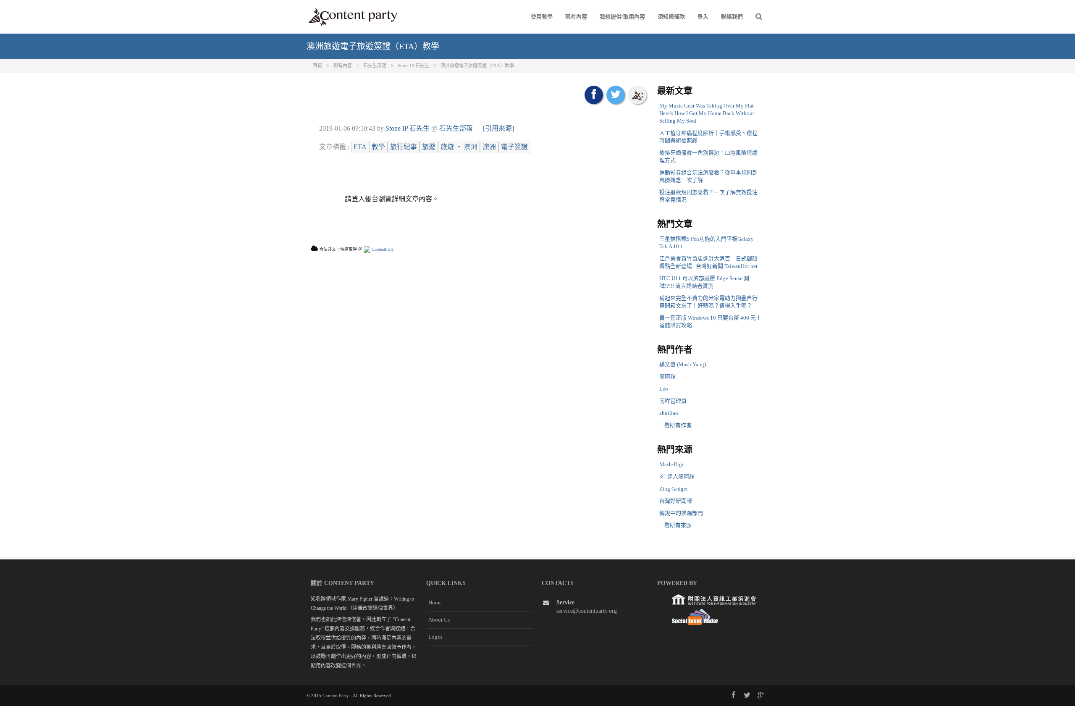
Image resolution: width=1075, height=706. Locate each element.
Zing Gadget (673, 489)
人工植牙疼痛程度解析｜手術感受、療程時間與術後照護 (708, 137)
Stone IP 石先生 (407, 128)
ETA (360, 146)
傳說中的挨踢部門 (681, 513)
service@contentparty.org (586, 611)
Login (435, 637)
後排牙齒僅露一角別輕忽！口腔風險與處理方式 (708, 156)
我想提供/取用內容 (622, 16)
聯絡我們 (732, 16)
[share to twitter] (615, 95)
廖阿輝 (667, 376)
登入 (702, 16)
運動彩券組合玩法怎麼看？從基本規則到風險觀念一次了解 (708, 176)
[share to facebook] (594, 95)
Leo (663, 389)
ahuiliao (668, 413)
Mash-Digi (671, 464)
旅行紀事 (403, 146)
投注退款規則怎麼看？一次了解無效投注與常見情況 (708, 196)
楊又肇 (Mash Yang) (682, 364)
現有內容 (576, 16)
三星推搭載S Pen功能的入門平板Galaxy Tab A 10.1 (706, 242)
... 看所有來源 (675, 525)
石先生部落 (456, 128)
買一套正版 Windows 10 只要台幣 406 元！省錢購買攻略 (710, 321)
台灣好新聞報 (675, 501)
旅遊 (428, 146)
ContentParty (382, 249)
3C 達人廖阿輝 (677, 476)
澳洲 (489, 146)
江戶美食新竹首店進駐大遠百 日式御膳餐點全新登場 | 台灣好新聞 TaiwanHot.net (708, 262)
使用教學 (542, 16)
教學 (378, 146)
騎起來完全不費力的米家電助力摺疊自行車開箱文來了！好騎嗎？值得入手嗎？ (708, 302)
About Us (439, 620)
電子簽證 (514, 146)
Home (435, 602)
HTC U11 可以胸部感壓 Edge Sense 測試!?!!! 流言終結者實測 (704, 282)
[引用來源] (498, 128)
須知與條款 (671, 16)
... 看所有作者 (675, 425)
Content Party (335, 695)
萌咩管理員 (673, 401)
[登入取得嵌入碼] (637, 95)
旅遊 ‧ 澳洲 (458, 146)
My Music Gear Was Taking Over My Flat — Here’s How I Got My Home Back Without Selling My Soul (709, 113)
